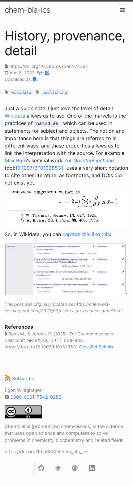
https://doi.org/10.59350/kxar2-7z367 (48, 66)
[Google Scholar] (58, 469)
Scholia (106, 346)
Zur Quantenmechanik (89, 160)
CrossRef (88, 346)
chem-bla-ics (27, 10)
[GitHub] (41, 469)
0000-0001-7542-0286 (36, 397)
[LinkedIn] (92, 469)
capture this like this (86, 234)
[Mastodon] (75, 469)
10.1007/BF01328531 (39, 168)
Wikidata (15, 116)
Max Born (16, 160)
